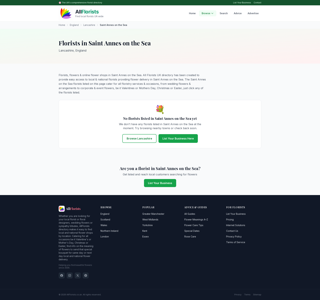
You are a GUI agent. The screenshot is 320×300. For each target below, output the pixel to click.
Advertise (253, 13)
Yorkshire (147, 225)
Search (224, 13)
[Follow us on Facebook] (62, 275)
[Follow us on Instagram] (70, 275)
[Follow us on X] (78, 275)
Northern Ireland (109, 230)
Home (192, 13)
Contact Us (232, 230)
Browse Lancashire (139, 138)
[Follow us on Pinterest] (86, 275)
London (104, 236)
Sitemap (257, 294)
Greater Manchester (153, 213)
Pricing (230, 219)
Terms (247, 294)
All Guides (189, 213)
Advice (238, 13)
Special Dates (192, 230)
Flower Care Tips (193, 225)
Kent (144, 230)
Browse (206, 13)
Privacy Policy (234, 236)
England (104, 213)
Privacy (238, 294)
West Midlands (150, 219)
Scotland (105, 219)
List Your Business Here (178, 138)
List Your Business (242, 2)
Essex (145, 236)
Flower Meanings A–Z (196, 219)
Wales (103, 225)
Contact (257, 2)
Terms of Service (235, 242)
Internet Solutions (235, 225)
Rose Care (190, 236)
